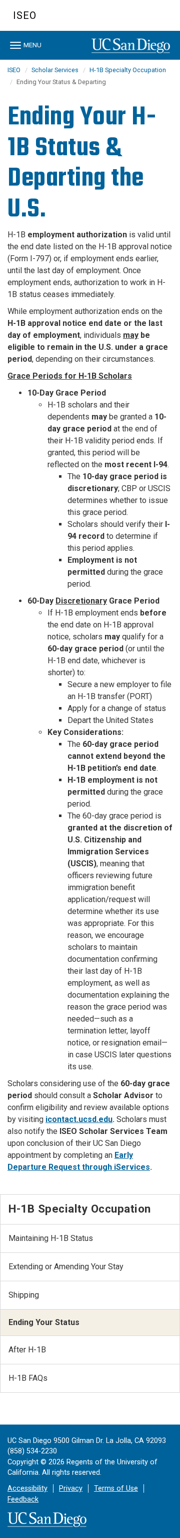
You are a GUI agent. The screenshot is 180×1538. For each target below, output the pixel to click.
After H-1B (27, 1349)
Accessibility (28, 1488)
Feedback (23, 1499)
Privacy (70, 1488)
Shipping (23, 1295)
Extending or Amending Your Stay (66, 1266)
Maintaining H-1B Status (50, 1238)
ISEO (24, 15)
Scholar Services (55, 70)
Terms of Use (116, 1488)
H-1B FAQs (28, 1378)
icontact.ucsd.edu (79, 1119)
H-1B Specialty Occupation (128, 70)
